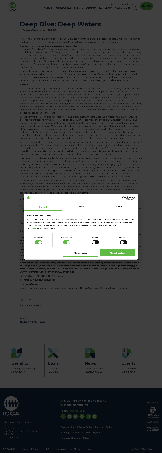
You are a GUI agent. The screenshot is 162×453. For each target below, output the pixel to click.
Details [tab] (81, 207)
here (34, 228)
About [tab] (119, 207)
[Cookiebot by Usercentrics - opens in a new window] (124, 198)
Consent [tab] (43, 207)
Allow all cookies (117, 253)
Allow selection (80, 253)
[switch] (66, 242)
